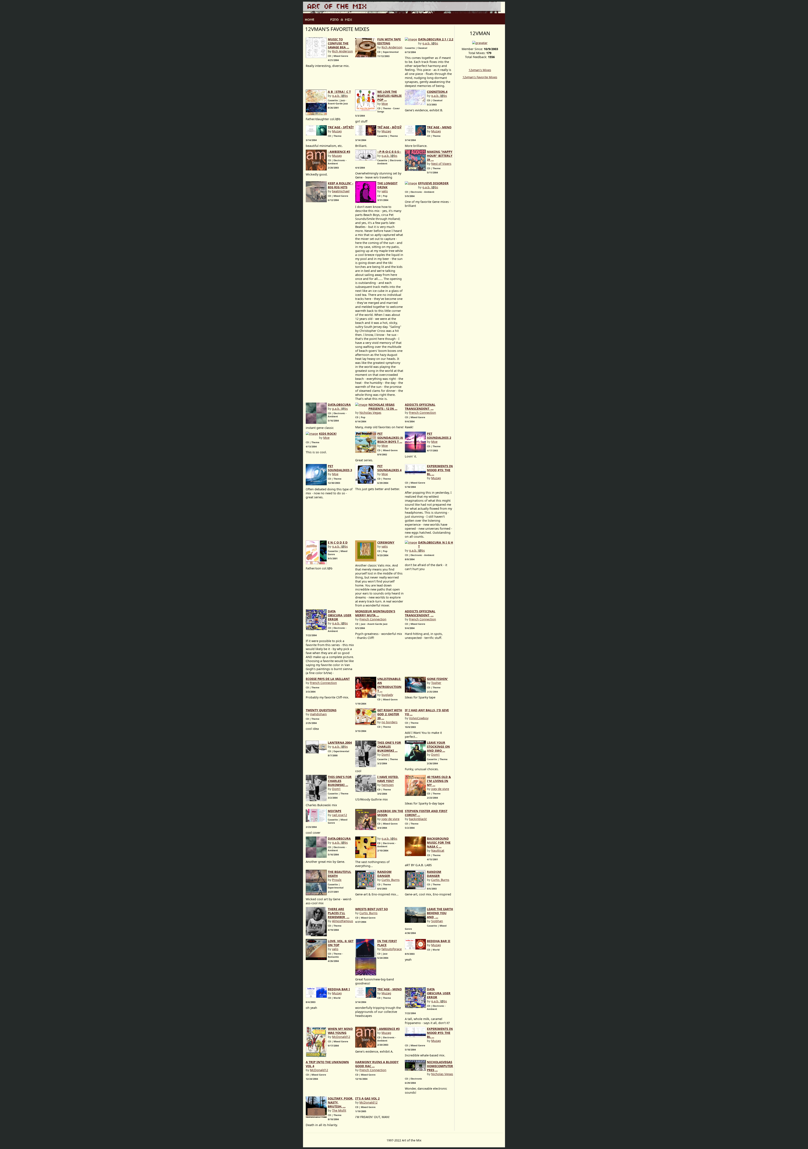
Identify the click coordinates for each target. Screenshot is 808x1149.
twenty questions (321, 710)
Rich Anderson (342, 51)
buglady (387, 695)
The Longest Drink (387, 185)
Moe (384, 104)
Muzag (337, 131)
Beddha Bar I (339, 989)
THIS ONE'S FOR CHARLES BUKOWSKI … (389, 747)
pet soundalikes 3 (340, 468)
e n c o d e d (338, 542)
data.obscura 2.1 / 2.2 (435, 39)
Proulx (337, 880)
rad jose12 (339, 815)
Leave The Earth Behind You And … (440, 913)
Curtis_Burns (390, 880)
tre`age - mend (439, 127)
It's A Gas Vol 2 (367, 1098)
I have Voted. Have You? (388, 779)
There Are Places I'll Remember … (338, 913)
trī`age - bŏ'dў (389, 127)
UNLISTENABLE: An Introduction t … (389, 685)
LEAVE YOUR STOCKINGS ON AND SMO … (438, 747)
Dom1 (385, 755)
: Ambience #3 (339, 152)
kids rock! (327, 434)
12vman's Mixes (480, 70)
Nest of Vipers (441, 164)
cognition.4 (437, 92)
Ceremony (385, 542)
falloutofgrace (391, 949)
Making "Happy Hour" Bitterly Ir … (439, 156)
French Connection (422, 413)
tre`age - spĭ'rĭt (341, 127)
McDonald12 (341, 1037)
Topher (436, 683)
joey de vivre (440, 789)
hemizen (387, 785)
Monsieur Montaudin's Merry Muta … (375, 613)
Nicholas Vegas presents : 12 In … (382, 407)
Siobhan (437, 921)
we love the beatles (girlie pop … (389, 96)
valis (384, 191)
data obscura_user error (339, 615)
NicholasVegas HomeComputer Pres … (440, 1066)
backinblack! (418, 819)
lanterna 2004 (340, 743)
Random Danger (384, 874)
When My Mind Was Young (340, 1031)
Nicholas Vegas (370, 413)
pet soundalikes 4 (389, 468)
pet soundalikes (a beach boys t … (390, 438)
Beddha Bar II (438, 941)
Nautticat (437, 850)
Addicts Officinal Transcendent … (420, 407)
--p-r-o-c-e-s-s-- (389, 152)
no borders (389, 722)
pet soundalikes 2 (439, 436)
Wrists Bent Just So (371, 909)
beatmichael (341, 191)
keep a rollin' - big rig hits (340, 185)
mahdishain (318, 714)
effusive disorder (433, 183)
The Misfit (339, 1110)
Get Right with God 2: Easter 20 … (389, 714)
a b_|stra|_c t (339, 92)
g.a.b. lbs (430, 43)
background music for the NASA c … (439, 842)
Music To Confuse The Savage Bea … (338, 43)
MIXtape (334, 811)
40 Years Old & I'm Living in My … (439, 781)
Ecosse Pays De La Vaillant (328, 679)
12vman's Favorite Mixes (479, 77)
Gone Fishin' (437, 679)
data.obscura (339, 405)
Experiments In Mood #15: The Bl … (440, 470)
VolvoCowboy (418, 718)
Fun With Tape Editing (389, 41)
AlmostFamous (342, 921)
